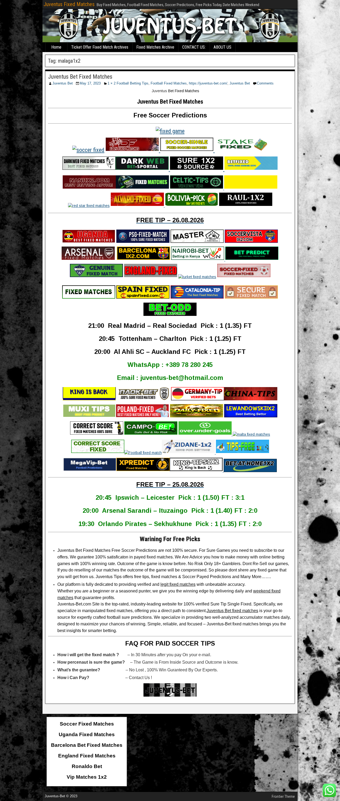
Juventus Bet (62, 83)
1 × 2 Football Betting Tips (128, 83)
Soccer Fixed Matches (87, 724)
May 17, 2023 (90, 83)
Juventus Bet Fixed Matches (80, 76)
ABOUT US (222, 47)
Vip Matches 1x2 (87, 777)
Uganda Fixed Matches (87, 734)
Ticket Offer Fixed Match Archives (99, 47)
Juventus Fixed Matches (69, 4)
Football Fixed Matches (169, 83)
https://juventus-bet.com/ (208, 83)
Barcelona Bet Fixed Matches (86, 745)
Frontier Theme (283, 796)
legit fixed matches (178, 584)
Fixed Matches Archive (155, 47)
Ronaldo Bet (87, 766)
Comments (265, 83)
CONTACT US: (194, 47)
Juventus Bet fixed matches (232, 610)
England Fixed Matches (87, 755)
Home (56, 47)
